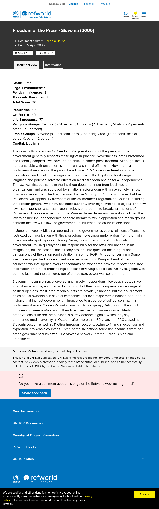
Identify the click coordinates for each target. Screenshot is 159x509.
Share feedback (34, 392)
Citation (22, 53)
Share (45, 53)
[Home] (32, 14)
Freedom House (54, 41)
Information (53, 65)
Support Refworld (135, 17)
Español (89, 4)
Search (126, 16)
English (73, 4)
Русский (105, 4)
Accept (144, 494)
